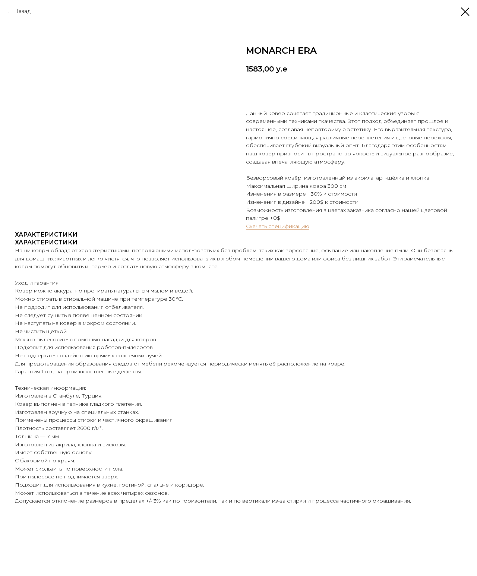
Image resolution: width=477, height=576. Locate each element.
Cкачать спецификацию (277, 226)
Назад (22, 11)
